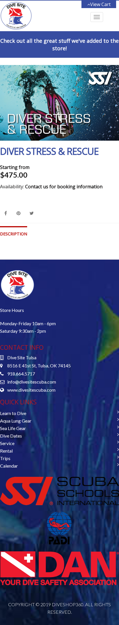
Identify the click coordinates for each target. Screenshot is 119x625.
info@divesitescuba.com (31, 381)
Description (13, 234)
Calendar (9, 465)
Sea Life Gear (13, 428)
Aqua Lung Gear (15, 420)
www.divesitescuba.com (31, 390)
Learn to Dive (13, 413)
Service (7, 443)
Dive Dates (11, 435)
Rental (6, 450)
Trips (5, 458)
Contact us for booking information (64, 186)
